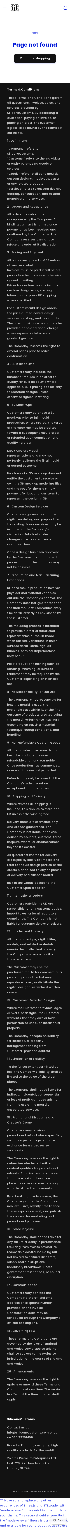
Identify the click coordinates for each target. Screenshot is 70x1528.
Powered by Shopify (47, 1491)
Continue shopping (35, 58)
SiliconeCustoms (28, 1491)
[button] (5, 8)
